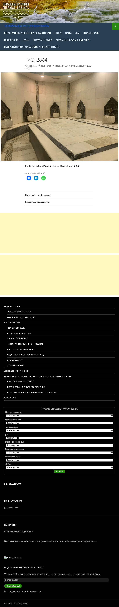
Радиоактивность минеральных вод (25, 355)
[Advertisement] (59, 233)
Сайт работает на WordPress (15, 603)
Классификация (12, 322)
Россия (58, 33)
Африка (26, 40)
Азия (77, 33)
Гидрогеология (12, 306)
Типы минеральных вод (19, 312)
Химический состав (17, 339)
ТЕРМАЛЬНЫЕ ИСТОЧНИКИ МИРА (26, 26)
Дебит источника (15, 365)
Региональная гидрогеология (22, 317)
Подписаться (13, 586)
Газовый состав (15, 360)
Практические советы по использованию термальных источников (38, 376)
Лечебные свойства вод (16, 371)
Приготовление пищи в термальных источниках (31, 392)
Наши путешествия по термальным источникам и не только (32, 47)
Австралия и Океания (42, 40)
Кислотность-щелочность (20, 349)
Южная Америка (11, 40)
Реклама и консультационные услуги (73, 40)
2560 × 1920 (46, 66)
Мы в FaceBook (12, 484)
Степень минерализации (19, 333)
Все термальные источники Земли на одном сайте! (27, 33)
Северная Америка (91, 33)
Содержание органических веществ (25, 344)
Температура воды (16, 328)
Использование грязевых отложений (26, 387)
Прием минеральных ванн (20, 382)
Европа (68, 33)
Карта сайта (10, 398)
